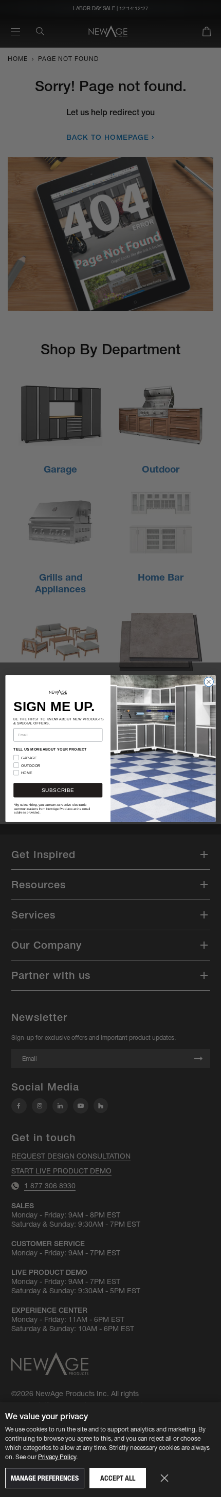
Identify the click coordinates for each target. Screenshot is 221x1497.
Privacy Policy (57, 1457)
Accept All (117, 1478)
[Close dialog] (208, 681)
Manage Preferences (45, 1478)
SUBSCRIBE (58, 790)
